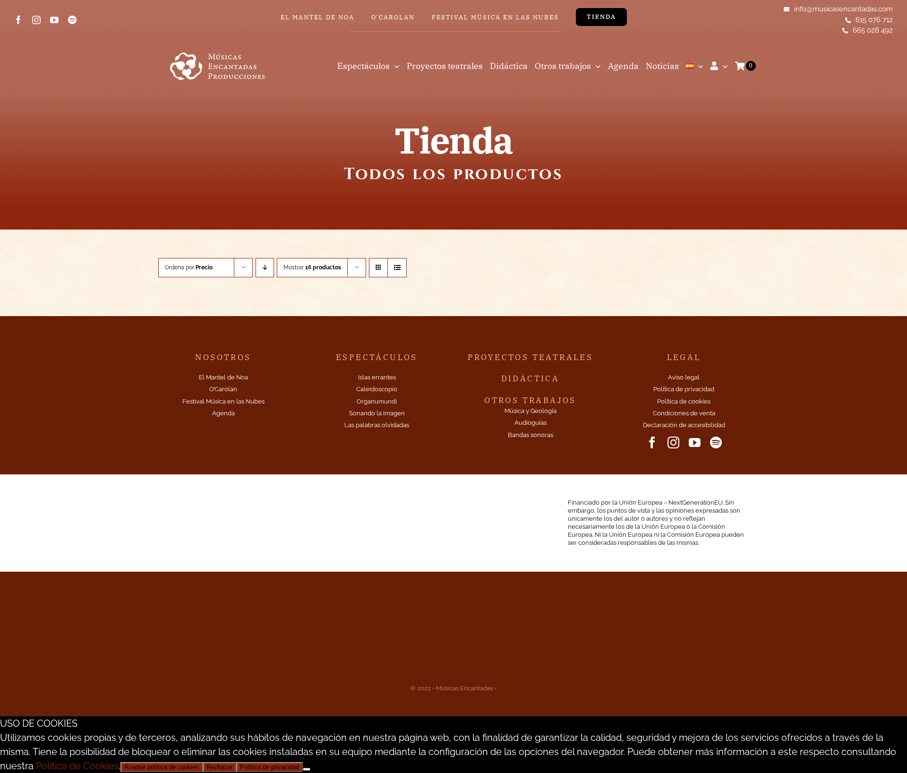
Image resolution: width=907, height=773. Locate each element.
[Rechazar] (306, 769)
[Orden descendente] (265, 267)
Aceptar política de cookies (161, 767)
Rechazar (219, 767)
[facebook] (18, 20)
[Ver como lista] (397, 267)
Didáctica (530, 378)
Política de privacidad (269, 767)
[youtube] (54, 20)
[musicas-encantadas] (217, 53)
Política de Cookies (77, 766)
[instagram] (36, 20)
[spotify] (72, 20)
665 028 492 (873, 30)
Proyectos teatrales (530, 357)
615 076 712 (874, 20)
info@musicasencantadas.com (843, 9)
